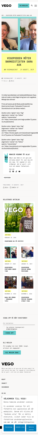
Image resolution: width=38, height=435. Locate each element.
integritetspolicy (11, 329)
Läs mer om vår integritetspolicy (19, 421)
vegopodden (7, 177)
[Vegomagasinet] (6, 5)
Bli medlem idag (12, 352)
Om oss (4, 393)
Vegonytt (4, 383)
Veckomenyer (5, 387)
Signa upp (9, 332)
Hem (3, 15)
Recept (3, 379)
